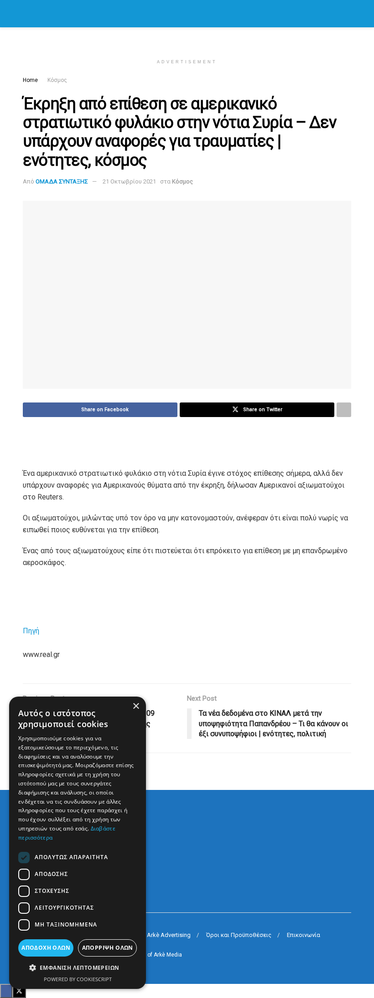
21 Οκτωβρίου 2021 (129, 181)
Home (30, 80)
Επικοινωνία (303, 935)
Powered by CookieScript (78, 979)
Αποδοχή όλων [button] (45, 948)
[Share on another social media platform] (344, 409)
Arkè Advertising (169, 935)
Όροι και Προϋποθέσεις (238, 935)
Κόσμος (57, 80)
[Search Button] (347, 13)
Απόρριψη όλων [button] (107, 948)
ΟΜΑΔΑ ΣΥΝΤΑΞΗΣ (62, 181)
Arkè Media (168, 955)
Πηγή (31, 630)
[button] (77, 967)
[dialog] (77, 843)
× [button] (135, 706)
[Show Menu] (27, 13)
